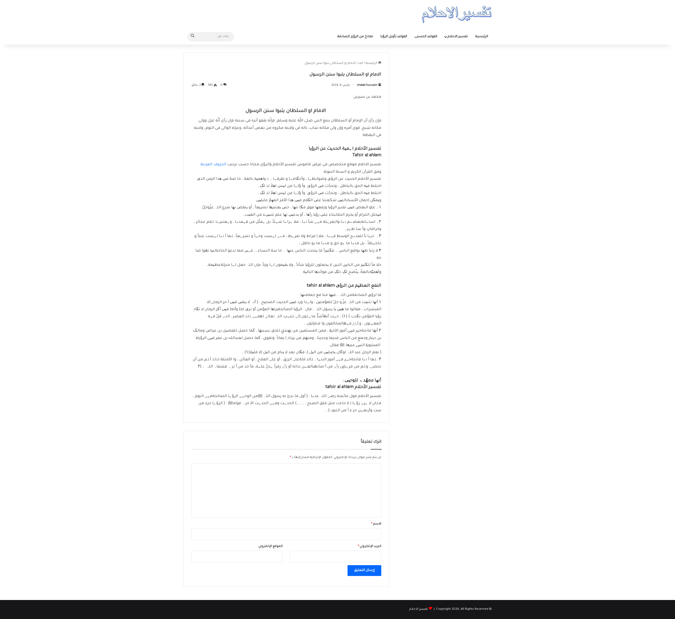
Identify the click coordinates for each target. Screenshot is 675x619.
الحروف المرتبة (213, 165)
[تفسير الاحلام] (456, 14)
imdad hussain (367, 85)
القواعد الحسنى (425, 37)
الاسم (376, 524)
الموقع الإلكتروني (270, 546)
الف (360, 63)
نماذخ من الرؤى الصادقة (355, 37)
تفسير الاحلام (457, 37)
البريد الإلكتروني (369, 546)
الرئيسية (481, 37)
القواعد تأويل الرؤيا (393, 37)
